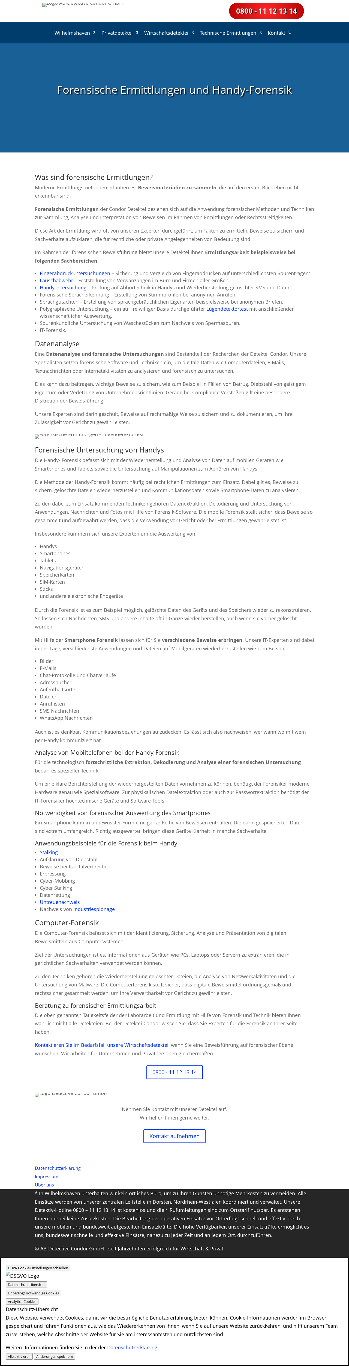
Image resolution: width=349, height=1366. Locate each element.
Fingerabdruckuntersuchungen (75, 273)
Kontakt (276, 33)
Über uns (44, 1185)
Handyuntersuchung (63, 287)
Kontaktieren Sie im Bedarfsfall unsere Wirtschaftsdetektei (102, 1045)
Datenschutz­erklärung (58, 1168)
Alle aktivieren (19, 1356)
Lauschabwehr (56, 280)
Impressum (46, 1177)
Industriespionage (94, 909)
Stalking (49, 852)
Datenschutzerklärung (132, 1347)
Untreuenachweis (60, 902)
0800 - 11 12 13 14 (266, 11)
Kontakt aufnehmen (174, 1136)
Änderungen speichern (54, 1356)
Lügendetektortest (227, 308)
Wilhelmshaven (72, 33)
